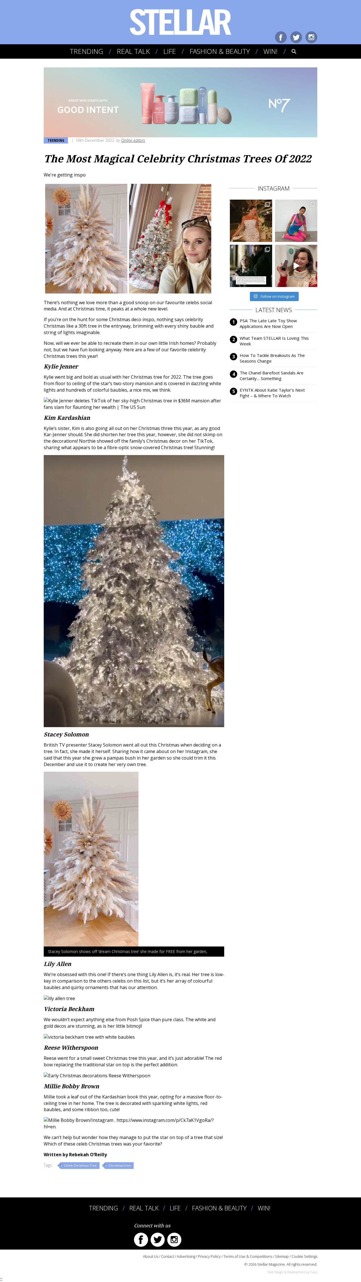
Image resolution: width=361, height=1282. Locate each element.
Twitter (296, 37)
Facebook (281, 37)
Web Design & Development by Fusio (292, 1272)
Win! (270, 51)
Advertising (186, 1256)
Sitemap (282, 1256)
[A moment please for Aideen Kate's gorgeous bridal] (251, 221)
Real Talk (133, 51)
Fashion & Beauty (220, 51)
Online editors (133, 140)
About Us (150, 1256)
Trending (86, 51)
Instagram (311, 37)
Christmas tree (120, 1165)
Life (169, 51)
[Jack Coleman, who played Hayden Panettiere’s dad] (251, 266)
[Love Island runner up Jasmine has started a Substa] (296, 221)
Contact (167, 1256)
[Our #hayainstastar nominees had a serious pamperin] (296, 266)
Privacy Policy (209, 1256)
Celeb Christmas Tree (80, 1165)
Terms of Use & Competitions (247, 1256)
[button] (290, 51)
